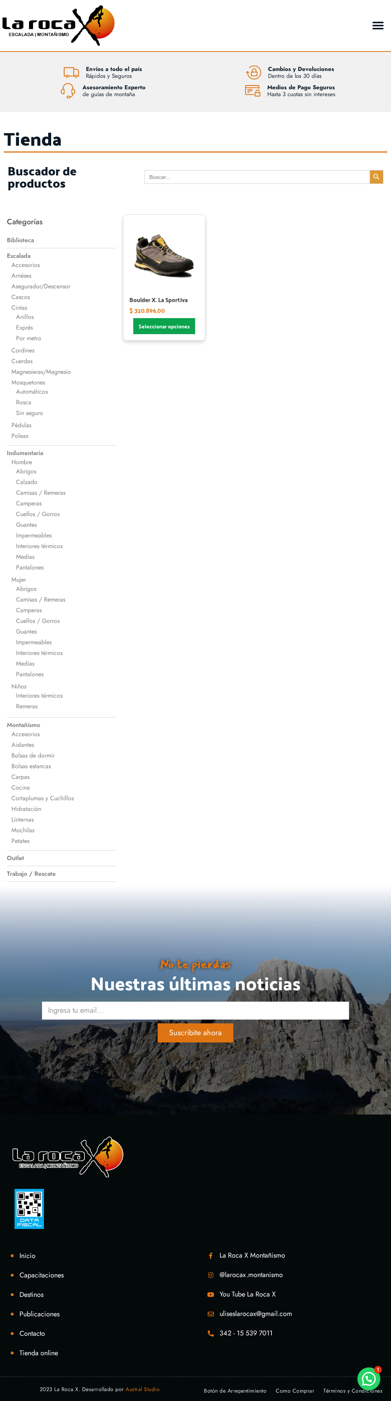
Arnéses (21, 275)
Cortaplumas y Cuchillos (42, 798)
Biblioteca (20, 240)
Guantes (26, 524)
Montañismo (23, 725)
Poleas (19, 435)
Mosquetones (28, 382)
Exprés (24, 327)
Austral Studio (143, 1389)
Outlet (15, 858)
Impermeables (34, 535)
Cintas (19, 307)
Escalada (19, 255)
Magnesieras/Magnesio (41, 371)
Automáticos (32, 391)
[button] (378, 25)
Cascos (20, 297)
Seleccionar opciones (164, 326)
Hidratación (26, 808)
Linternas (22, 819)
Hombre (21, 462)
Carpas (20, 776)
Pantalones (30, 567)
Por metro (28, 338)
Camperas (29, 503)
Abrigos (26, 471)
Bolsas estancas (31, 766)
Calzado (26, 482)
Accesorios (25, 265)
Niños (18, 686)
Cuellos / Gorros (38, 514)
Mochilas (22, 830)
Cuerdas (21, 361)
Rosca (23, 402)
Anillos (25, 316)
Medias (25, 556)
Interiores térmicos (39, 546)
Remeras (26, 706)
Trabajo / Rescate (31, 873)
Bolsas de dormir (33, 755)
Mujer (18, 579)
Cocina (20, 787)
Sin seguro (29, 413)
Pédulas (21, 425)
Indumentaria (25, 453)
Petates (20, 840)
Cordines (22, 350)
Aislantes (22, 744)
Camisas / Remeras (40, 492)
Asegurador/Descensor (40, 286)
